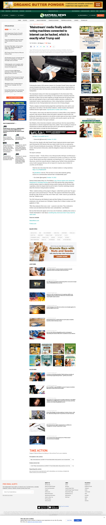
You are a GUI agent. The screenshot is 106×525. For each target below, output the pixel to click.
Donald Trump (38, 51)
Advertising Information (50, 495)
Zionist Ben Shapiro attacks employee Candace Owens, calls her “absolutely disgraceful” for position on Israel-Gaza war (61, 413)
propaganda (57, 52)
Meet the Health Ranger (50, 486)
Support (46, 490)
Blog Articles (68, 495)
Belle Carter (55, 292)
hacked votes (66, 51)
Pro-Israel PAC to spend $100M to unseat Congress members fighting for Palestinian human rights (61, 387)
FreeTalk (86, 495)
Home (3, 11)
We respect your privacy (8, 495)
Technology (84, 20)
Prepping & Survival (66, 20)
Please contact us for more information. (38, 472)
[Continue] (32, 492)
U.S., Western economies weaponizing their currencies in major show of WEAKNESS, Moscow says (62, 282)
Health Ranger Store (69, 488)
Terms (38, 511)
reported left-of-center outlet (57, 109)
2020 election (35, 50)
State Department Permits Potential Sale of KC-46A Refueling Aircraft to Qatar (13, 34)
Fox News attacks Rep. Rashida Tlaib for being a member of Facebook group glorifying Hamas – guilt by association (60, 375)
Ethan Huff (54, 280)
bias (40, 50)
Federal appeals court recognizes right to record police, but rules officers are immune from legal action (14, 65)
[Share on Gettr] (50, 46)
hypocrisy (31, 52)
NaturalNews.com (34, 220)
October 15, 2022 (51, 139)
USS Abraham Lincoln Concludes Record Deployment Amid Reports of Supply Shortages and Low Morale (14, 59)
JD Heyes (40, 43)
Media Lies (51, 52)
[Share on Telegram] (41, 46)
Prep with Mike (15, 11)
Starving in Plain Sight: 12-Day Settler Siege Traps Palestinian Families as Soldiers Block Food (14, 47)
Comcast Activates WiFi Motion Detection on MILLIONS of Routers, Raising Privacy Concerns (13, 72)
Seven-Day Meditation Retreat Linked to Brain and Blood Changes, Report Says (14, 41)
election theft (46, 51)
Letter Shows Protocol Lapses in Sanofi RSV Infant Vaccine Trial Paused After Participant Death (14, 78)
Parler (86, 490)
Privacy (34, 511)
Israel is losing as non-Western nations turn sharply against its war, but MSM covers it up (61, 307)
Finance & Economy (54, 20)
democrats (32, 51)
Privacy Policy (48, 499)
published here (55, 513)
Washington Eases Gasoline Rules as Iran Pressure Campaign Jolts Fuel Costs (14, 85)
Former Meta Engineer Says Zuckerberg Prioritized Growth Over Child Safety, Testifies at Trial (14, 91)
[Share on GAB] (44, 46)
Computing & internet (38, 24)
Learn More (69, 520)
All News (67, 486)
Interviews (22, 11)
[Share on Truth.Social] (47, 46)
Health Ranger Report (9, 123)
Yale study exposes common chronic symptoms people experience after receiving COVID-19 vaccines (59, 269)
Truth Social (87, 491)
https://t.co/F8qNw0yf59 (39, 169)
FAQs (97, 11)
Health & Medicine (41, 20)
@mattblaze (37, 172)
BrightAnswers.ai (75, 11)
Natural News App (69, 491)
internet (36, 52)
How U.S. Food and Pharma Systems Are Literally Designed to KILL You (8, 139)
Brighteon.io (87, 484)
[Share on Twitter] (37, 46)
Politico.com (32, 223)
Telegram (87, 488)
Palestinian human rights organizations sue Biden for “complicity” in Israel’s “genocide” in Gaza (59, 425)
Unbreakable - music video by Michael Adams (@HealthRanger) (20, 138)
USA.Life (86, 500)
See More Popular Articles (15, 97)
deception (69, 50)
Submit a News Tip (49, 497)
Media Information (49, 493)
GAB (86, 499)
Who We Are (47, 484)
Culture (32, 20)
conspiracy (58, 50)
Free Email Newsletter (49, 488)
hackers (72, 51)
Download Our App (85, 11)
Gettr (86, 493)
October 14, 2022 (51, 177)
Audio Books (28, 11)
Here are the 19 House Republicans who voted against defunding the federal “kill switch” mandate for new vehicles (61, 333)
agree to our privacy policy (35, 522)
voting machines (68, 52)
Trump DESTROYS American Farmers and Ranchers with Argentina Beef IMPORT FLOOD (8, 158)
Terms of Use (48, 500)
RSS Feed (67, 497)
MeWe (86, 497)
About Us (93, 11)
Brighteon (8, 11)
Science (76, 20)
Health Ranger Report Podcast (71, 490)
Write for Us (47, 491)
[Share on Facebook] (34, 46)
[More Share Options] (54, 46)
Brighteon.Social (88, 486)
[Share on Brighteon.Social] (31, 46)
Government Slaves (58, 51)
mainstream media (43, 52)
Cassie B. (54, 267)
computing (52, 50)
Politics (25, 20)
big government (46, 50)
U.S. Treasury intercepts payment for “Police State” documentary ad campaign (59, 438)
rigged (62, 52)
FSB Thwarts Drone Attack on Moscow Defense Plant (14, 53)
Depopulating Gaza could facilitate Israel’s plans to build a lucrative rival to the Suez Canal (60, 320)
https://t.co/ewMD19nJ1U (41, 136)
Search (102, 11)
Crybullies (64, 50)
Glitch (51, 51)
